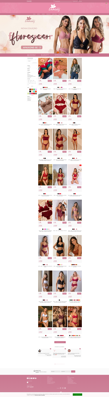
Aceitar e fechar (77, 394)
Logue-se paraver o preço (49, 80)
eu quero (73, 371)
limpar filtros (35, 62)
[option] (54, 34)
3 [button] (55, 52)
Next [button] (81, 355)
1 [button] (53, 52)
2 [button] (54, 52)
